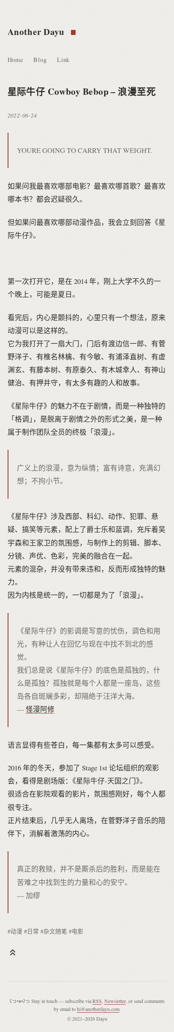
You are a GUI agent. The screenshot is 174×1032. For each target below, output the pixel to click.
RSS (97, 1000)
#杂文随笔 (54, 931)
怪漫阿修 (40, 709)
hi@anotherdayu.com (98, 1008)
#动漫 (15, 931)
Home (15, 60)
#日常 (31, 931)
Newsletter (115, 1000)
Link (63, 60)
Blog (39, 60)
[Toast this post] (13, 952)
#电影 (76, 931)
